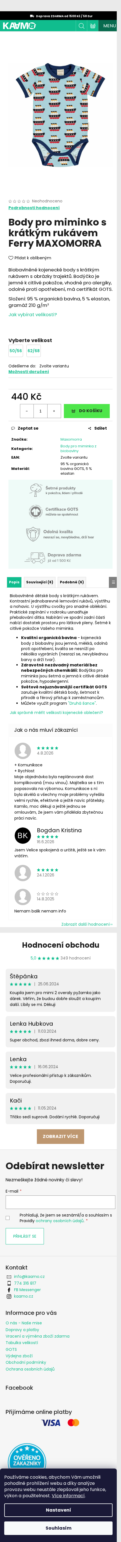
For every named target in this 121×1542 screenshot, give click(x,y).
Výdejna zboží (19, 1356)
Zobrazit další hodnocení (85, 924)
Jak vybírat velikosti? (32, 314)
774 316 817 (25, 1283)
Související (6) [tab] (39, 582)
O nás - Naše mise (24, 1323)
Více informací (68, 1495)
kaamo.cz (23, 1296)
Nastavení (58, 1510)
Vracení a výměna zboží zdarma (38, 1336)
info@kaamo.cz (29, 1276)
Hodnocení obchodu (60, 945)
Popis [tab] (14, 582)
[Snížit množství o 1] (27, 411)
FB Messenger (27, 1290)
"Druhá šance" (82, 703)
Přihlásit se (24, 1236)
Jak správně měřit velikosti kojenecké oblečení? (56, 712)
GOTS (11, 1349)
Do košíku (90, 411)
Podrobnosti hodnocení (34, 208)
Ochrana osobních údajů (30, 1369)
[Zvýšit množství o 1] (54, 411)
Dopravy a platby (22, 1330)
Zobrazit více (60, 1136)
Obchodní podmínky (26, 1362)
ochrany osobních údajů (60, 1221)
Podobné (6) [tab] (72, 582)
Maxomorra (71, 439)
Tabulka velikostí (22, 1342)
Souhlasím (58, 1528)
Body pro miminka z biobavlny (78, 448)
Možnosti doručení (28, 371)
